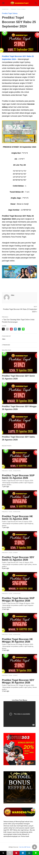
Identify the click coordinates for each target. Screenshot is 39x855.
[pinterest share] (11, 329)
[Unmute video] (20, 714)
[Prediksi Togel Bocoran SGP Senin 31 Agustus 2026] (19, 459)
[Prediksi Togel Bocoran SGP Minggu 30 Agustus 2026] (19, 581)
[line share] (23, 329)
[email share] (7, 329)
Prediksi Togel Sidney (18, 9)
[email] (9, 853)
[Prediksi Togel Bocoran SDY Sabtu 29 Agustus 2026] (19, 423)
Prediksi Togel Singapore (11, 470)
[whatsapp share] (19, 329)
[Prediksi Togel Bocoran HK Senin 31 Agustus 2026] (19, 499)
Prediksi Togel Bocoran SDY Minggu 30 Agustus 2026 (18, 681)
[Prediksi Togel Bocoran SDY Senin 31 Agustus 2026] (19, 362)
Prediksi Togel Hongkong (11, 511)
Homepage (5, 9)
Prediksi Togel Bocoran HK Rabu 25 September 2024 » (20, 310)
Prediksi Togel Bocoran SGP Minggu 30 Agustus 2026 (18, 599)
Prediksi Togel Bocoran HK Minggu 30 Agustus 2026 (17, 640)
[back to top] (34, 846)
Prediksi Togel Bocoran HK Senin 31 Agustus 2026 (17, 517)
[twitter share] (3, 329)
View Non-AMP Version (24, 847)
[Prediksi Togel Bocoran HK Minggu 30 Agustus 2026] (19, 622)
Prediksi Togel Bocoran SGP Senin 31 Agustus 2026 (18, 476)
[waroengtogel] (19, 3)
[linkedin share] (15, 329)
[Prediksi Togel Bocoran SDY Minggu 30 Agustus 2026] (19, 393)
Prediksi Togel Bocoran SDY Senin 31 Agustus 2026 (18, 558)
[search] (36, 3)
